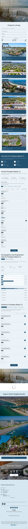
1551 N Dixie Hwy (3, 211)
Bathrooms (3, 33)
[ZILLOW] (17, 507)
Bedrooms (3, 36)
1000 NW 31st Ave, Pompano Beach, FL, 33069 (5, 324)
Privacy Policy (17, 515)
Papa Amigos (2, 220)
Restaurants (5, 186)
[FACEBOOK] (11, 507)
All (2, 186)
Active (13, 186)
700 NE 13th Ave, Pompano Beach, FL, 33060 (5, 316)
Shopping (9, 186)
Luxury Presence (19, 511)
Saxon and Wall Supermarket (4, 200)
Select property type (4, 31)
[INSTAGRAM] (13, 507)
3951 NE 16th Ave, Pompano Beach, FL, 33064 (5, 332)
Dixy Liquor (2, 210)
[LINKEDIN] (15, 507)
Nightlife (19, 186)
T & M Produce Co (3, 239)
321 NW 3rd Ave (3, 201)
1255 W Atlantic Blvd (3, 240)
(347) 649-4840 (5, 492)
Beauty (16, 186)
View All (14, 457)
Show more (14, 250)
